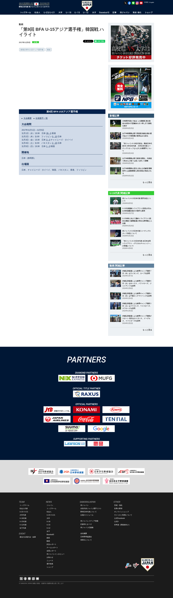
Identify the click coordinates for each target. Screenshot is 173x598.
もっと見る (147, 182)
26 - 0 (48, 133)
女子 (48, 531)
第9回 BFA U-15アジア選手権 (31, 50)
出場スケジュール (86, 515)
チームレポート (52, 548)
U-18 (48, 521)
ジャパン (50, 505)
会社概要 (83, 533)
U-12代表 (23, 525)
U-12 (48, 528)
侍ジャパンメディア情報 (89, 521)
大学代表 (23, 515)
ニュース (50, 561)
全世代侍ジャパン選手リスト (91, 508)
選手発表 (50, 564)
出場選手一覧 (42, 118)
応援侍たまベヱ (86, 524)
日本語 (146, 2)
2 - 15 (54, 143)
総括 (48, 538)
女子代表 (23, 528)
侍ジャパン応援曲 (86, 527)
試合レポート (51, 544)
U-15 (48, 525)
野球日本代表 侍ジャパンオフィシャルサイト (35, 5)
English (151, 2)
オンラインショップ (121, 512)
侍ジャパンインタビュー (55, 554)
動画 (48, 541)
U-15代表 (23, 521)
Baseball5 (50, 534)
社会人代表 (24, 508)
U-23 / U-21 (24, 512)
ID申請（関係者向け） (122, 525)
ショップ (50, 567)
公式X (116, 521)
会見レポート (51, 551)
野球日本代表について (88, 512)
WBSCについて (86, 540)
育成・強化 (118, 505)
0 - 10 (54, 136)
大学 (48, 518)
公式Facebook (119, 518)
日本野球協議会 (86, 537)
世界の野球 (118, 508)
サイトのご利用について (123, 515)
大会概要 (28, 118)
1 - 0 (48, 146)
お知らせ (50, 557)
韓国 (48, 50)
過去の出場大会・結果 (28, 537)
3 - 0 (48, 140)
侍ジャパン (84, 505)
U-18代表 (23, 518)
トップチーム (24, 505)
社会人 (49, 512)
